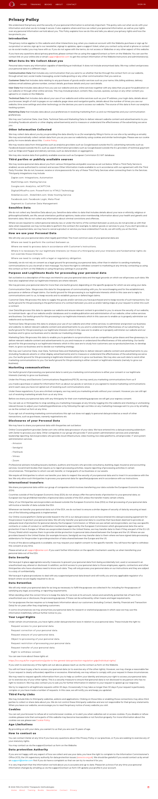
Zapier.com (17, 178)
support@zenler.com (58, 57)
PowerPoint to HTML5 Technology (55, 190)
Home (14, 790)
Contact (64, 790)
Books (41, 790)
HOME (23, 4)
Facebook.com (19, 199)
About (22, 790)
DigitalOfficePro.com (23, 190)
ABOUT (59, 4)
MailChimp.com (20, 182)
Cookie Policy (50, 140)
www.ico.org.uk (84, 757)
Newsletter (51, 790)
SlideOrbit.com (38, 195)
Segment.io (17, 203)
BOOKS (48, 4)
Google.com (18, 186)
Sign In (142, 4)
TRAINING (35, 4)
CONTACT (72, 4)
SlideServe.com (19, 195)
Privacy (73, 790)
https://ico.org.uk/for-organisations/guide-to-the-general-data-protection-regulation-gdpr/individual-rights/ (62, 660)
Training (31, 790)
